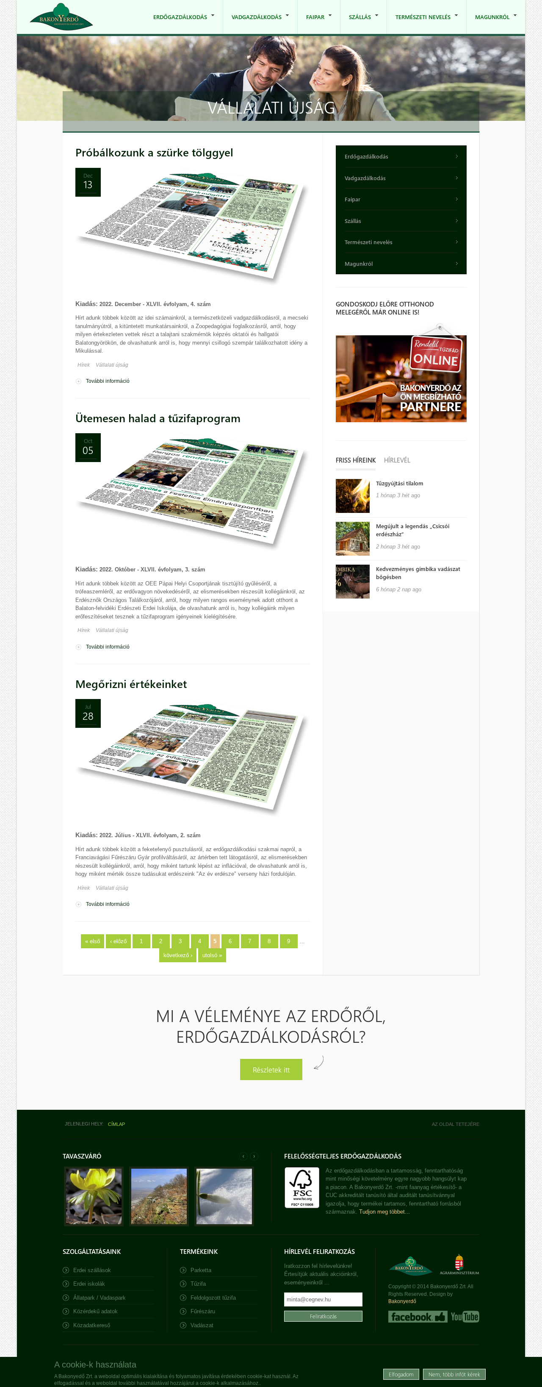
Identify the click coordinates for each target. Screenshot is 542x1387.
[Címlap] (61, 17)
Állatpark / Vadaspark (99, 1298)
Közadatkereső (91, 1325)
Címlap (116, 1124)
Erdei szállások (92, 1270)
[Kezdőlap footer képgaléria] (94, 1224)
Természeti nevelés (419, 23)
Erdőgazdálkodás (176, 23)
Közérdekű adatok (95, 1311)
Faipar (311, 23)
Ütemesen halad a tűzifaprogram (158, 417)
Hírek (83, 365)
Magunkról (488, 23)
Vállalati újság (112, 365)
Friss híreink (356, 460)
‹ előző (118, 941)
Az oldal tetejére (455, 1124)
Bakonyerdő (402, 1301)
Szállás (355, 23)
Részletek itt (271, 1069)
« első (92, 941)
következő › (177, 955)
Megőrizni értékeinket (131, 683)
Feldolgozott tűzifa (213, 1298)
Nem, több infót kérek (454, 1374)
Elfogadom (401, 1374)
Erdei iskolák (89, 1284)
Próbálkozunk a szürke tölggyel (154, 152)
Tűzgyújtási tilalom (399, 483)
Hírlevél (397, 460)
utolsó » (212, 955)
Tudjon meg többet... (384, 1212)
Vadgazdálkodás (252, 23)
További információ (108, 381)
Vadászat (202, 1325)
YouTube (464, 1317)
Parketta (201, 1270)
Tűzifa (198, 1284)
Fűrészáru (203, 1311)
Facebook (418, 1317)
